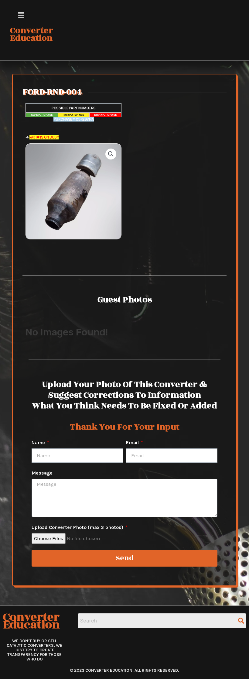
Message (42, 473)
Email (133, 442)
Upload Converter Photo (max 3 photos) (78, 527)
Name (39, 442)
